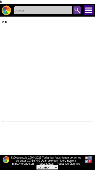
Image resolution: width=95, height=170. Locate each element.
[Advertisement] (47, 72)
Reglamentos (45, 163)
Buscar (77, 10)
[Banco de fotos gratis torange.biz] (6, 10)
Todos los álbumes (68, 163)
